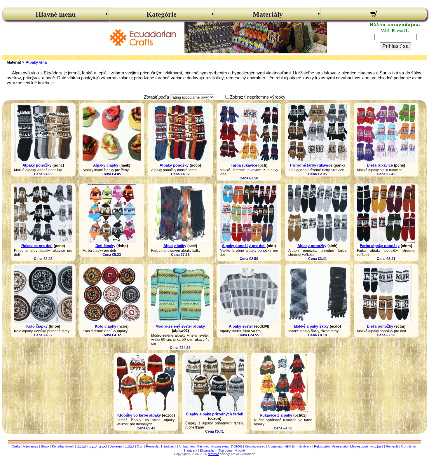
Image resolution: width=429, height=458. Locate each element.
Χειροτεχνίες (220, 446)
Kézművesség (255, 446)
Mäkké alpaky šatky (311, 326)
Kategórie (162, 14)
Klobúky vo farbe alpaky (139, 415)
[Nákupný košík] (374, 15)
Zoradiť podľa (156, 97)
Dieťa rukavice (380, 165)
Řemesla (152, 446)
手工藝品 (376, 446)
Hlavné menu (56, 14)
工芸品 (81, 446)
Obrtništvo (408, 446)
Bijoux (45, 446)
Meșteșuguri (359, 446)
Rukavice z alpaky (276, 415)
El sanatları (208, 450)
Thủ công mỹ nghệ (231, 450)
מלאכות (236, 446)
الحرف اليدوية (98, 446)
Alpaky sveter (241, 326)
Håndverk (304, 446)
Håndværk (168, 446)
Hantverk (190, 450)
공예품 (290, 446)
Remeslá (392, 446)
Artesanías (30, 446)
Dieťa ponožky (380, 326)
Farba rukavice (244, 165)
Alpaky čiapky (105, 165)
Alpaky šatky (174, 246)
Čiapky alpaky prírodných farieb (214, 414)
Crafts (16, 446)
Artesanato (340, 446)
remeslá (213, 454)
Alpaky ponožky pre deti (244, 246)
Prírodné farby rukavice (311, 165)
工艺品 (129, 446)
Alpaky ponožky (36, 165)
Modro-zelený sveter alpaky (180, 326)
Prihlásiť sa (395, 46)
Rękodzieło (322, 446)
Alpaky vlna (36, 62)
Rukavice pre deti (37, 246)
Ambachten (187, 446)
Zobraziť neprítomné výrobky (257, 97)
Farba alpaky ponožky (380, 246)
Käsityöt (203, 446)
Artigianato (275, 446)
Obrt (140, 446)
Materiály (268, 14)
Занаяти (116, 446)
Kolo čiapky (37, 326)
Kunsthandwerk (63, 446)
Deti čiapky (105, 246)
